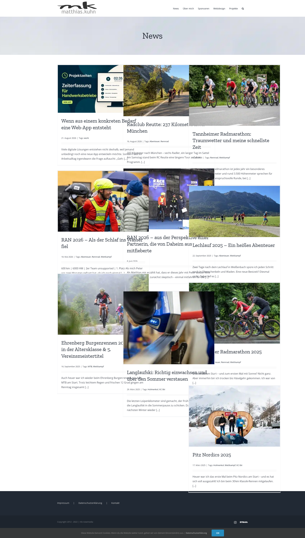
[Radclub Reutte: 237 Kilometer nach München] (168, 90)
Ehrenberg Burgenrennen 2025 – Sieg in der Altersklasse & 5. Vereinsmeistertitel (102, 349)
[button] (243, 8)
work (86, 138)
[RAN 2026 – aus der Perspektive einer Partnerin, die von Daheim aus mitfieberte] (168, 199)
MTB (90, 366)
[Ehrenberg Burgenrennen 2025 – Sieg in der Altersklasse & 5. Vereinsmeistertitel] (103, 304)
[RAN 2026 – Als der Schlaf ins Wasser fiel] (103, 201)
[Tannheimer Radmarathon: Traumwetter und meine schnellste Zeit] (234, 95)
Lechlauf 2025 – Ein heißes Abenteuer (234, 245)
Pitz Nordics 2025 (212, 455)
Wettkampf (224, 157)
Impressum (63, 502)
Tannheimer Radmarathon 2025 (227, 352)
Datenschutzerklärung (90, 502)
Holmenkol (153, 389)
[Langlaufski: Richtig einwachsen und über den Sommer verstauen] (168, 327)
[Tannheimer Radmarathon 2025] (234, 313)
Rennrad (165, 141)
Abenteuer (155, 141)
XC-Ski (162, 389)
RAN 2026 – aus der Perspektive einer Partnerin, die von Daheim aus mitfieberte (168, 244)
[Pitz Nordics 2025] (234, 416)
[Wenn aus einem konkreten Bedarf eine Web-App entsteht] (103, 89)
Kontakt (115, 502)
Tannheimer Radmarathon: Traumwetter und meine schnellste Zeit (231, 140)
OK (217, 533)
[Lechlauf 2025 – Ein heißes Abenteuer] (234, 211)
